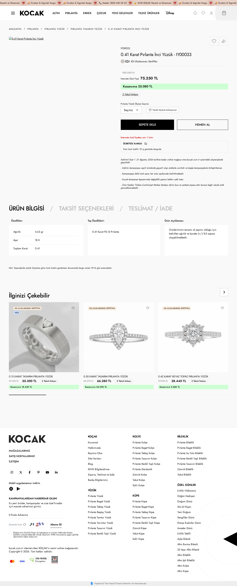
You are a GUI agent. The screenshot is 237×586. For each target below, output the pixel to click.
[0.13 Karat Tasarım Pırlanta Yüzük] (44, 337)
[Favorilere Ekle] (214, 41)
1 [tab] (27, 394)
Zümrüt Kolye (140, 474)
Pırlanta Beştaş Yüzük (99, 512)
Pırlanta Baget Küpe (143, 507)
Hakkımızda (94, 448)
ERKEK (87, 13)
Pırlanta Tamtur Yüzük (99, 517)
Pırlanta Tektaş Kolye (144, 453)
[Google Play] (18, 488)
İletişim (14, 461)
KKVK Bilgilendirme (98, 469)
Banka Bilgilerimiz (98, 480)
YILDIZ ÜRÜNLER (148, 13)
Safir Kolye (138, 485)
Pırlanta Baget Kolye (143, 448)
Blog (90, 464)
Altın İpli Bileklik (186, 560)
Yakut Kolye (139, 480)
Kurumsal (93, 442)
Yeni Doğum (184, 512)
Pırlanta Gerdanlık (142, 469)
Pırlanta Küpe (140, 501)
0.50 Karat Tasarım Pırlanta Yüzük (106, 376)
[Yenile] (25, 524)
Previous (210, 292)
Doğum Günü (184, 501)
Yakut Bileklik (184, 474)
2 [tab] (64, 394)
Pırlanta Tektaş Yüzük (99, 507)
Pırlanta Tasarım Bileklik (190, 464)
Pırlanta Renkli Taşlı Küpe (146, 523)
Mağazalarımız (19, 451)
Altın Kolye (183, 566)
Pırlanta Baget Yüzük (99, 501)
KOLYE (137, 436)
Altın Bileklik (184, 555)
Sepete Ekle (147, 125)
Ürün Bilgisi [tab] (26, 208)
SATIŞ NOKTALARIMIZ (22, 456)
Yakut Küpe (138, 533)
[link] (12, 472)
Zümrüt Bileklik (185, 469)
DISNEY (170, 13)
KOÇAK (92, 436)
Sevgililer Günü (185, 517)
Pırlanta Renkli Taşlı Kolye (146, 464)
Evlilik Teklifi (184, 533)
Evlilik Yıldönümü (186, 490)
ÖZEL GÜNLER (186, 485)
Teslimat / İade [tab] (150, 208)
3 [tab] (102, 394)
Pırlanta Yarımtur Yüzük (100, 523)
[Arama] (195, 13)
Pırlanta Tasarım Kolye (145, 458)
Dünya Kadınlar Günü (189, 523)
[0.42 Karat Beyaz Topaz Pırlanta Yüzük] (193, 337)
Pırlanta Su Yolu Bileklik (190, 453)
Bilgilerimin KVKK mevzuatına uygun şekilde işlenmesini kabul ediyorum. (46, 535)
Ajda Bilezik (183, 539)
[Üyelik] (211, 13)
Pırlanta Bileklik (185, 442)
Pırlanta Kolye (140, 442)
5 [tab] (176, 394)
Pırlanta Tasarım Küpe (144, 517)
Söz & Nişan (184, 507)
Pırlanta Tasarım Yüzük (100, 528)
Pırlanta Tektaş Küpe (143, 512)
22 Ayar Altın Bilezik (188, 549)
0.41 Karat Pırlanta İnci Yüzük (128, 29)
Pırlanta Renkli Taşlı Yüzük (102, 533)
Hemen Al (202, 125)
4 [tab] (139, 394)
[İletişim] (13, 13)
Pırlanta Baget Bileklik (189, 448)
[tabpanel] (118, 246)
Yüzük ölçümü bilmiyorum (164, 109)
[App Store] (11, 488)
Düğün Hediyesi (186, 496)
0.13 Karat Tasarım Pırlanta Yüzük (31, 376)
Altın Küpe (182, 571)
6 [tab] (214, 394)
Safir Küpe (138, 539)
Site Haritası (94, 458)
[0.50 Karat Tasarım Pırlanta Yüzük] (119, 337)
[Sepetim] (224, 13)
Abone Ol (56, 524)
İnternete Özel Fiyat (130, 78)
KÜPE (136, 495)
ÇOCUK (101, 13)
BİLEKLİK (182, 436)
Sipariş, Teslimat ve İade (101, 474)
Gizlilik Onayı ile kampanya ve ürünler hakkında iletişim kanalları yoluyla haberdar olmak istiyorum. (43, 533)
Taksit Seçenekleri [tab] (86, 208)
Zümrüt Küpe (139, 528)
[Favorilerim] (203, 13)
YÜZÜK (92, 490)
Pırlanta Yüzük (95, 496)
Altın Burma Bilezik (187, 544)
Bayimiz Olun (95, 453)
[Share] (223, 41)
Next (224, 292)
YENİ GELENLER (122, 13)
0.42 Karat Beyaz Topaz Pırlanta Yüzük (183, 376)
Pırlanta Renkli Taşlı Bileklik (192, 458)
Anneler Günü (184, 528)
